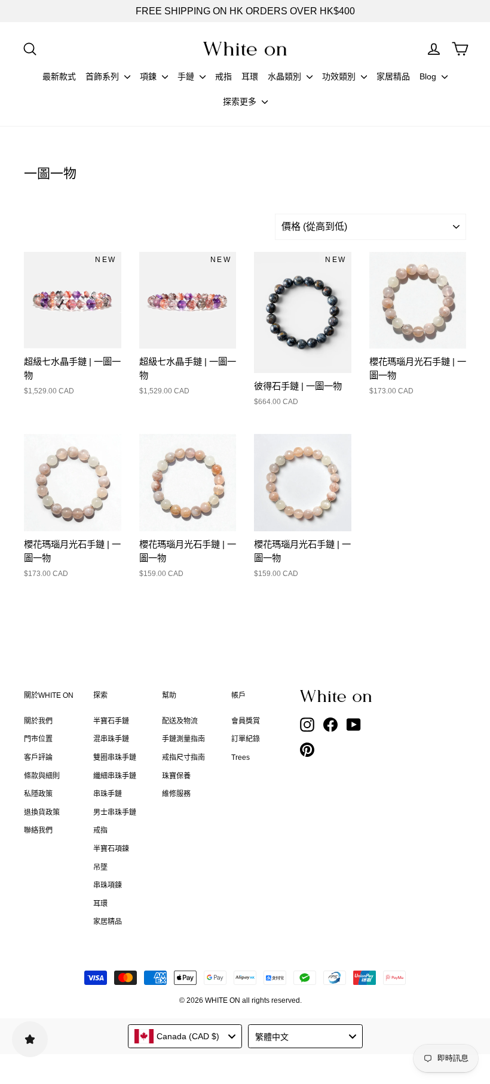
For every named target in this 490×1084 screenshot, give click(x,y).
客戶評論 (38, 757)
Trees (240, 757)
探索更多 (241, 101)
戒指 (223, 76)
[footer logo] (337, 696)
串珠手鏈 (107, 794)
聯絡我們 (38, 830)
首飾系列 (103, 76)
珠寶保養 (176, 776)
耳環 (249, 76)
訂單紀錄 (245, 739)
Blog (429, 76)
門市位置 (38, 739)
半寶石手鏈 (111, 721)
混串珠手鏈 (111, 739)
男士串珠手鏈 (114, 812)
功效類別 (340, 76)
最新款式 (59, 76)
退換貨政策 (42, 812)
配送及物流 (180, 721)
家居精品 (393, 76)
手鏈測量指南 (183, 739)
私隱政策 (38, 794)
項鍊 (149, 76)
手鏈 (187, 76)
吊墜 (100, 867)
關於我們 (38, 721)
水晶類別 (286, 76)
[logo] (245, 49)
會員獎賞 (245, 721)
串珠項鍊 (107, 885)
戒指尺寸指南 (183, 757)
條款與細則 (42, 776)
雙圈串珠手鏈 (114, 757)
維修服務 (176, 794)
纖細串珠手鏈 (114, 776)
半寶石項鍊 (111, 849)
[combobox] (185, 1036)
